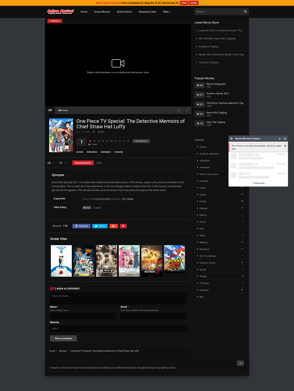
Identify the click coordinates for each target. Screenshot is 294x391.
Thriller (203, 276)
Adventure (92, 152)
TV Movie (204, 283)
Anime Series (124, 11)
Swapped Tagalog (208, 46)
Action (79, 152)
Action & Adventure (209, 153)
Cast (98, 163)
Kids (202, 228)
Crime (203, 188)
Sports (203, 269)
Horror (203, 222)
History (203, 215)
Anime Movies (102, 11)
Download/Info (83, 163)
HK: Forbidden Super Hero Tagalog (217, 38)
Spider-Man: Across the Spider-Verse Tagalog (223, 54)
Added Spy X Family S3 (108, 3)
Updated (204, 290)
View (184, 3)
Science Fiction (207, 263)
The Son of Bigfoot (209, 62)
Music (203, 235)
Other (166, 11)
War (201, 297)
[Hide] (285, 138)
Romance (204, 249)
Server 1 (55, 21)
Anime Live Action (209, 174)
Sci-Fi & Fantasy (208, 256)
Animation (106, 152)
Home (84, 11)
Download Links (147, 11)
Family (203, 201)
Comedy (118, 152)
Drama (203, 194)
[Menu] (231, 138)
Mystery (204, 242)
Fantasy (203, 208)
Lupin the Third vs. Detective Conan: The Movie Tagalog (228, 30)
